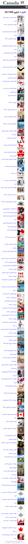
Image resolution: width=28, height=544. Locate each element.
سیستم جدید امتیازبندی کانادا (10, 407)
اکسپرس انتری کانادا (12, 138)
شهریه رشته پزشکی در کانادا (10, 24)
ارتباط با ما (7, 541)
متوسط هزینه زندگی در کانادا (10, 124)
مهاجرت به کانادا (13, 102)
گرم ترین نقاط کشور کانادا (11, 457)
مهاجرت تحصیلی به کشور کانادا (9, 280)
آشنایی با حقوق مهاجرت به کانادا (9, 202)
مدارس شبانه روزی (12, 95)
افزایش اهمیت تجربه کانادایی (10, 81)
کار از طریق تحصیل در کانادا (10, 110)
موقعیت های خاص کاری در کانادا (9, 187)
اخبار (23, 12)
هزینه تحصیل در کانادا (11, 421)
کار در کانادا (14, 173)
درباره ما (13, 541)
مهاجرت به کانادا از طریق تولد (10, 400)
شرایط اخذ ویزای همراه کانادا (10, 343)
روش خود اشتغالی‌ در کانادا (10, 117)
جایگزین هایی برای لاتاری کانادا (9, 485)
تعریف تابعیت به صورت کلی (10, 521)
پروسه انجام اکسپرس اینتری (10, 145)
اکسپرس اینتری (17, 541)
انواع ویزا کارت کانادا (12, 230)
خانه (22, 541)
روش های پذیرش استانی (11, 166)
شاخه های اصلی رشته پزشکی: (10, 60)
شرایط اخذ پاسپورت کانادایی (10, 428)
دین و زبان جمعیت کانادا (11, 237)
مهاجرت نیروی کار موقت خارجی (9, 159)
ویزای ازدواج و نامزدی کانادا (10, 393)
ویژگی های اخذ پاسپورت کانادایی (9, 443)
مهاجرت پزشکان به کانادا (11, 39)
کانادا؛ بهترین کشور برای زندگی (9, 251)
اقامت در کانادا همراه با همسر (10, 67)
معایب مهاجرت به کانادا (11, 506)
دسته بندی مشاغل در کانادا (10, 195)
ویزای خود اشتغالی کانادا (11, 386)
